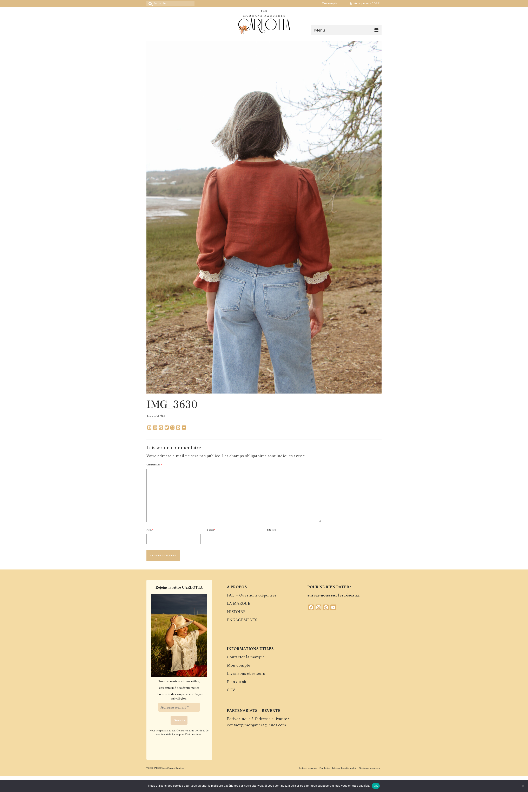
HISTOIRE (236, 611)
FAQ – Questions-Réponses (252, 595)
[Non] (523, 786)
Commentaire (154, 465)
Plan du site (238, 682)
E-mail (211, 530)
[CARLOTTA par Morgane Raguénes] (264, 21)
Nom (149, 530)
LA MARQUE (238, 603)
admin (155, 416)
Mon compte (238, 665)
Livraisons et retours (246, 673)
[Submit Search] (149, 3)
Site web (271, 530)
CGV (231, 690)
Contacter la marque (246, 657)
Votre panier (366, 3)
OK (376, 785)
